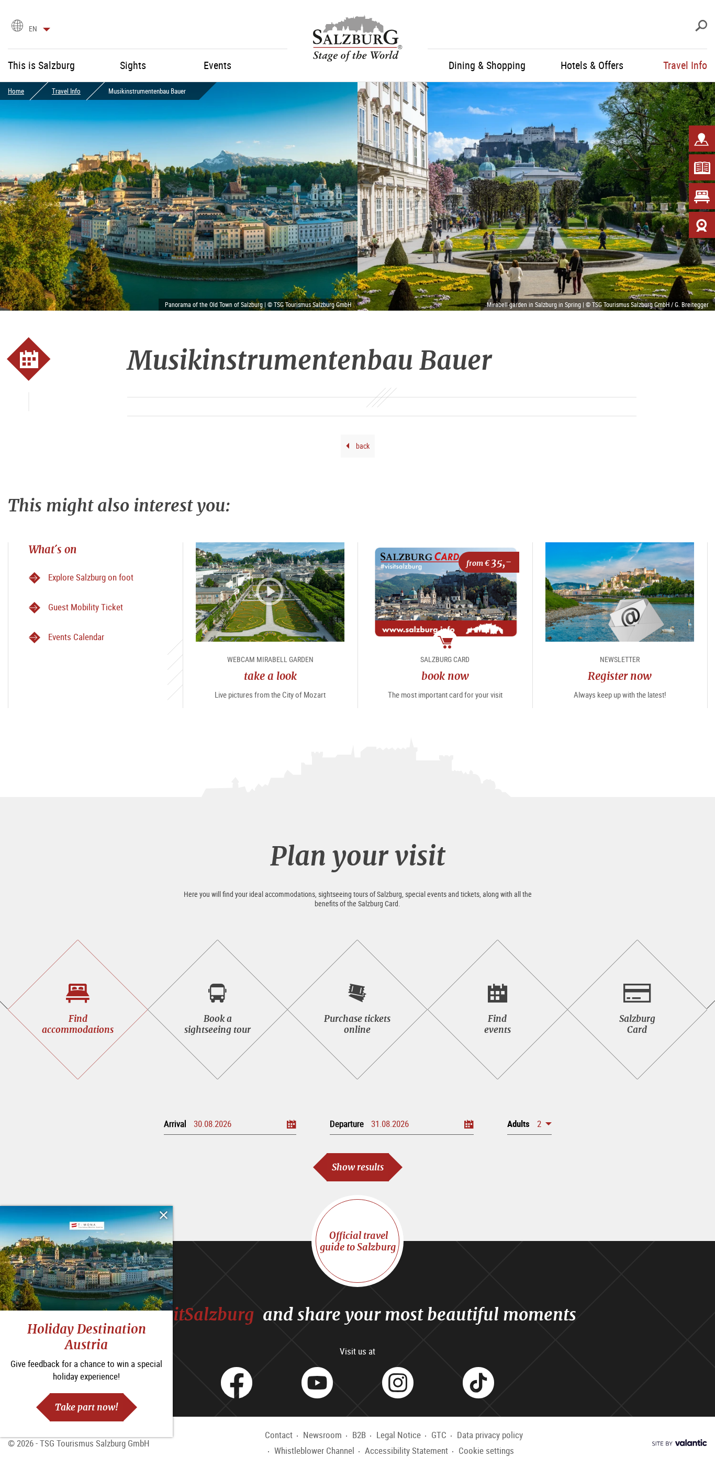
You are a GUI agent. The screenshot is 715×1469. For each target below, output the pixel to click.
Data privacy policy (490, 1435)
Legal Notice (398, 1435)
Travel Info (66, 91)
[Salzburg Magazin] (702, 167)
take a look (270, 676)
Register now (620, 676)
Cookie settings (486, 1450)
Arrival (175, 1124)
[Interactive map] (702, 139)
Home (16, 91)
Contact (279, 1435)
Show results (358, 1167)
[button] (529, 1123)
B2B (359, 1435)
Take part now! (86, 1407)
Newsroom (322, 1435)
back (362, 446)
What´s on (53, 549)
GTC (438, 1435)
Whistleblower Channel (314, 1450)
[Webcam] (702, 225)
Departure (347, 1124)
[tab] (78, 1009)
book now (445, 676)
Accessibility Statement (406, 1450)
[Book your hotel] (702, 196)
